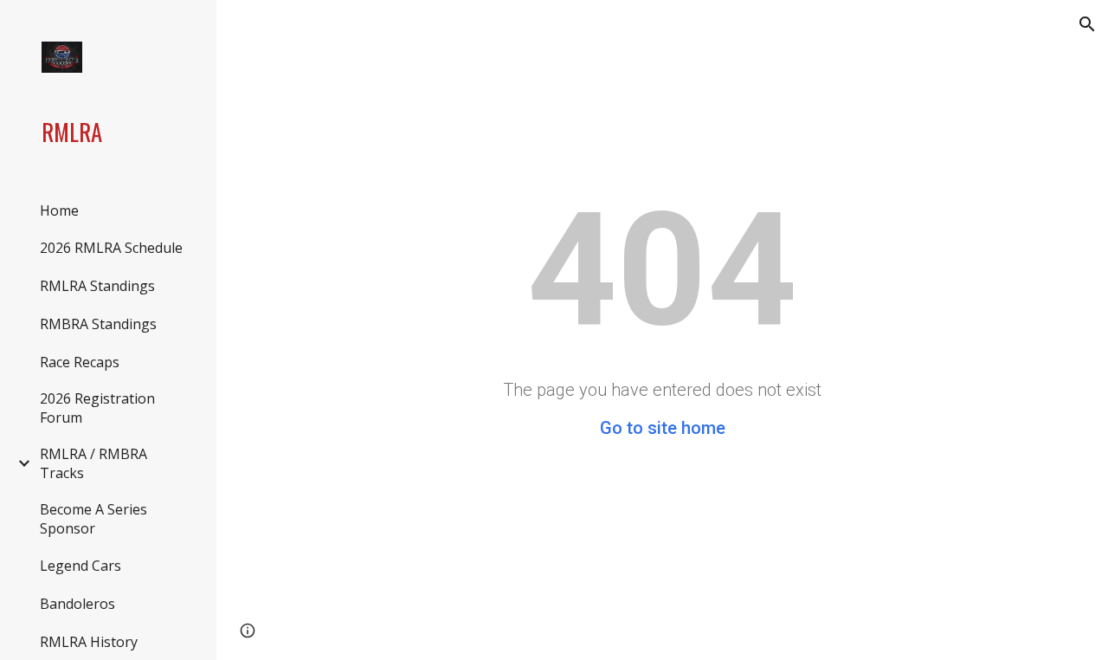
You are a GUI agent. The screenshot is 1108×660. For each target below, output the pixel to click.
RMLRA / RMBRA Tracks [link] (93, 463)
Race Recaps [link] (79, 362)
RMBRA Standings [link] (98, 323)
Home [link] (59, 210)
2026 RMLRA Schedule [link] (111, 247)
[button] (1087, 24)
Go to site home (662, 427)
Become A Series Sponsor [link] (93, 519)
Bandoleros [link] (77, 603)
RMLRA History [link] (89, 641)
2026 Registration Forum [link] (97, 408)
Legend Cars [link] (80, 565)
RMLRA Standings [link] (97, 285)
